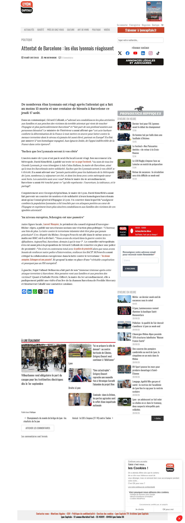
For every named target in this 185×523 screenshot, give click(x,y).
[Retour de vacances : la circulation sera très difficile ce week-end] (124, 175)
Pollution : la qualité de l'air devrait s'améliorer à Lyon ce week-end (148, 324)
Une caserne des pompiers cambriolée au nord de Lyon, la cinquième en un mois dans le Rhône (146, 354)
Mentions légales (58, 513)
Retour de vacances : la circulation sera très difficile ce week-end (148, 173)
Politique (96, 29)
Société (40, 29)
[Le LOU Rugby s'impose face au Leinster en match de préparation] (124, 163)
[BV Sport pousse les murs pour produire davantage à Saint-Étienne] (124, 369)
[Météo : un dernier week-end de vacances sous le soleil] (124, 299)
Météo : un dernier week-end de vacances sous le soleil (146, 298)
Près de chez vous (55, 29)
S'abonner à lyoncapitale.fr (141, 30)
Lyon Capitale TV (122, 513)
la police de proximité (83, 248)
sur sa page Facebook (81, 161)
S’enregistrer (134, 25)
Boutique (155, 25)
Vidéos (107, 29)
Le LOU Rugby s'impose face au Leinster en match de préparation (147, 162)
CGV (68, 513)
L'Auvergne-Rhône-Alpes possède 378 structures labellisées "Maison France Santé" (147, 337)
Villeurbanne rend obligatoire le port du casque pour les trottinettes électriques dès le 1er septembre (42, 379)
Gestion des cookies (105, 513)
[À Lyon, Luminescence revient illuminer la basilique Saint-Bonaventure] (124, 311)
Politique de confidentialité (83, 513)
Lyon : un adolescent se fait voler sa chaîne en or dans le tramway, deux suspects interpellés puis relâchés (147, 404)
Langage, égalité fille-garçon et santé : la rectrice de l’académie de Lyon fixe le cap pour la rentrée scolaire (147, 386)
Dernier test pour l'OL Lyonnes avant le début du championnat (146, 125)
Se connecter (122, 25)
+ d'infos (157, 418)
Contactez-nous (42, 513)
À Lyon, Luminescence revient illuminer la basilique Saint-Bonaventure (145, 311)
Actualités (29, 29)
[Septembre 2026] (154, 11)
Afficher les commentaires (38, 428)
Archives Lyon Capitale (139, 513)
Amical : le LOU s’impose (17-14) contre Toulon (91, 418)
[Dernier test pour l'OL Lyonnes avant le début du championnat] (124, 126)
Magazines (146, 25)
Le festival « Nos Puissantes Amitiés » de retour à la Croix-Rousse (145, 149)
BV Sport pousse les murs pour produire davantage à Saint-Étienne (146, 370)
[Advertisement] (68, 81)
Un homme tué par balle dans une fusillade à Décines (147, 136)
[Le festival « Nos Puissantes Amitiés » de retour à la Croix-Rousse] (124, 148)
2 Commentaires (67, 57)
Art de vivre (83, 29)
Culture (70, 29)
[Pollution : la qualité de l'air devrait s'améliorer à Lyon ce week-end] (124, 325)
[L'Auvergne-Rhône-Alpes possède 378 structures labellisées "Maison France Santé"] (124, 336)
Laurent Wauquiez (51, 224)
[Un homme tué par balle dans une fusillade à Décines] (124, 137)
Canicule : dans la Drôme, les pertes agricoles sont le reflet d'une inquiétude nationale (104, 400)
